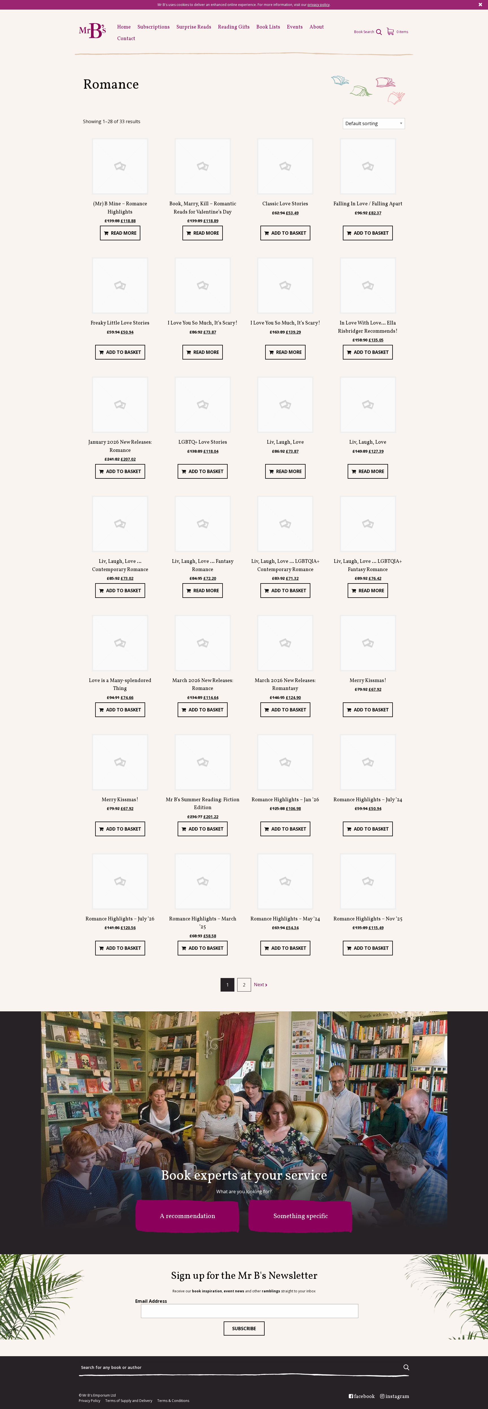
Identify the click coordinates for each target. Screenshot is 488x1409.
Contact (126, 38)
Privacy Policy (89, 1401)
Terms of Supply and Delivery (128, 1401)
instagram (397, 1396)
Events (295, 27)
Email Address (151, 1301)
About (317, 27)
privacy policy (319, 4)
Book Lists (268, 27)
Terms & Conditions (173, 1401)
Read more (123, 233)
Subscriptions (154, 27)
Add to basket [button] (288, 233)
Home (124, 27)
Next (259, 984)
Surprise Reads (194, 27)
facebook (364, 1396)
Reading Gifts (234, 27)
